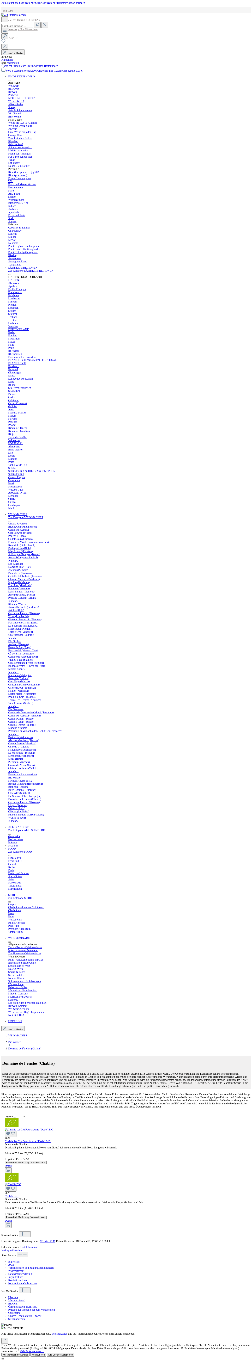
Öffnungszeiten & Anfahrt (22, 1306)
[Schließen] (2, 1358)
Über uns (13, 1297)
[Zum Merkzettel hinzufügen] (10, 1134)
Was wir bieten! (16, 1300)
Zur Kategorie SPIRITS (21, 897)
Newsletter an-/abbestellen (22, 1283)
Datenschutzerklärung (20, 1273)
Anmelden (7, 59)
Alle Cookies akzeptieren (60, 1354)
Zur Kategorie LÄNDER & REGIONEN (30, 270)
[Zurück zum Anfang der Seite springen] (4, 1341)
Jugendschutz (15, 1277)
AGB (11, 1264)
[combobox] (17, 26)
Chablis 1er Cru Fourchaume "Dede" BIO (28, 1141)
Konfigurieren (38, 1354)
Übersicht (7, 65)
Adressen (38, 65)
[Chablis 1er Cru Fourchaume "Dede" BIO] (126, 1132)
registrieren (13, 62)
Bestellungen (51, 65)
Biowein (12, 1303)
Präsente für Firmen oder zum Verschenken (31, 1309)
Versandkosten (59, 1333)
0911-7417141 (47, 1241)
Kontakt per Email (18, 1280)
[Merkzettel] (3, 42)
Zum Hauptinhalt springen (16, 2)
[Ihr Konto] (4, 47)
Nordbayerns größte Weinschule (19, 29)
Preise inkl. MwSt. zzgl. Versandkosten (25, 1162)
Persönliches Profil (23, 65)
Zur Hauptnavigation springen (68, 2)
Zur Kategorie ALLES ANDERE (26, 830)
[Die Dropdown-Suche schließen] (44, 25)
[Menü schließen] (9, 80)
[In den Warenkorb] (8, 1170)
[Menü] (4, 19)
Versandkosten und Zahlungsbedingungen (31, 1267)
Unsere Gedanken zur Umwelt (24, 1315)
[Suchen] (37, 25)
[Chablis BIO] (126, 1187)
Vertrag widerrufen (11, 1250)
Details (8, 1165)
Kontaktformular (28, 1247)
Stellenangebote (16, 1318)
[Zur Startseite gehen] (13, 14)
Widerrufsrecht (16, 1270)
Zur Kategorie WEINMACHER (25, 517)
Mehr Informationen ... (32, 1351)
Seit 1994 (7, 10)
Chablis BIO (12, 1196)
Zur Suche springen (41, 2)
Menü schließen (15, 53)
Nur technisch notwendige (15, 1354)
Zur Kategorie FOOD (20, 851)
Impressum (14, 1261)
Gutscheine (14, 1312)
